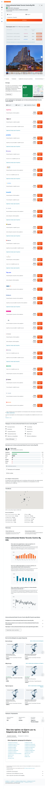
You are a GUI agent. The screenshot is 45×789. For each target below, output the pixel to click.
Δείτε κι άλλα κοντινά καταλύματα (36, 640)
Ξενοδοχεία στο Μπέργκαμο (13, 750)
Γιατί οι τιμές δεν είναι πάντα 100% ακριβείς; (16, 775)
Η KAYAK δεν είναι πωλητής (12, 771)
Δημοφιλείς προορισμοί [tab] (11, 735)
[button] (2, 1)
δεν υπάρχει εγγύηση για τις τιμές (29, 768)
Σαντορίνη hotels (11, 758)
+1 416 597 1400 (9, 11)
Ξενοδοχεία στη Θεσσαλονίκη (30, 745)
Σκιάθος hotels (27, 756)
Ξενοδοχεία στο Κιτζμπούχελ (30, 744)
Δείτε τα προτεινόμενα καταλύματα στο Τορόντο (35, 686)
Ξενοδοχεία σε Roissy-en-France (13, 744)
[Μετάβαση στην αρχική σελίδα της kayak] (7, 1)
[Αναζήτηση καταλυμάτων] (1, 7)
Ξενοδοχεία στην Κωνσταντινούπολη (14, 753)
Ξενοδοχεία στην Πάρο (29, 748)
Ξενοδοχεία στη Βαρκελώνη (30, 750)
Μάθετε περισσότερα (11, 412)
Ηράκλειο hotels (11, 755)
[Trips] (1, 18)
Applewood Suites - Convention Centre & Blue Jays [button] (14, 678)
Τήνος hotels (27, 755)
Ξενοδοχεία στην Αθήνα (29, 751)
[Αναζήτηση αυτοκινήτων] (1, 10)
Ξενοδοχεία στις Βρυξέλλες (30, 747)
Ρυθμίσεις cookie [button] (8, 417)
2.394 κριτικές (16, 8)
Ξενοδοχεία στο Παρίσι (12, 748)
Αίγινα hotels (10, 756)
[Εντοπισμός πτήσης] (1, 15)
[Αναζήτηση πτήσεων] (1, 5)
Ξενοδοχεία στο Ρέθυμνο (12, 745)
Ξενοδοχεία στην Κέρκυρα (12, 742)
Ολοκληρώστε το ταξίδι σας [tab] (23, 735)
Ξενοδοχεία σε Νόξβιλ (12, 747)
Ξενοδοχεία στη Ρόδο (28, 742)
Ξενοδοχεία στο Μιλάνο (12, 751)
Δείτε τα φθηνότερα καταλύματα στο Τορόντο (34, 663)
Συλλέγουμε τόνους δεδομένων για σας (15, 773)
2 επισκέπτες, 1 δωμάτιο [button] (12, 17)
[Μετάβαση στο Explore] (1, 13)
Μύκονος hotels (27, 753)
